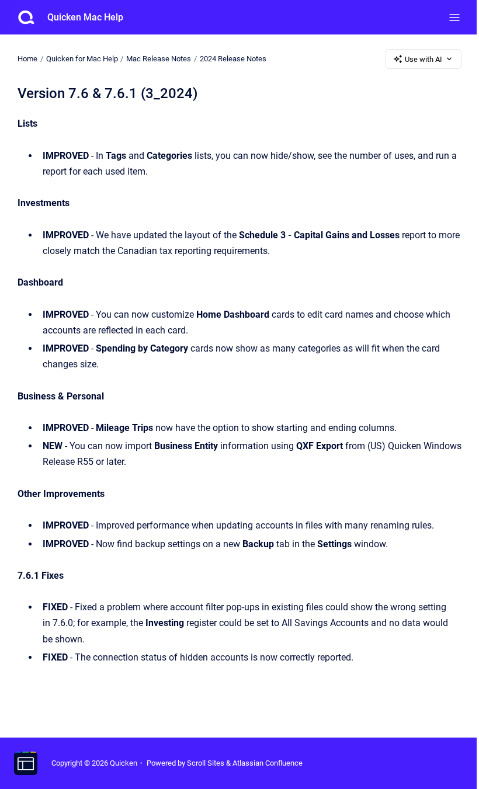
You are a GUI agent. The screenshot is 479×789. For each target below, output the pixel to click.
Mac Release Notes (158, 58)
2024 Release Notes (233, 58)
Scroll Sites (205, 763)
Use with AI (423, 59)
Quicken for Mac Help (82, 58)
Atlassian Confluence (267, 763)
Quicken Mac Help (85, 17)
